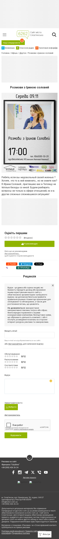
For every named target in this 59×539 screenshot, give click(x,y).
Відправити (16, 435)
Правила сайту (31, 531)
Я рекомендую (31, 244)
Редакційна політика (21, 533)
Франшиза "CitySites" (11, 465)
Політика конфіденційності (13, 531)
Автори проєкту (29, 478)
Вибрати (12, 407)
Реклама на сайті (9, 462)
